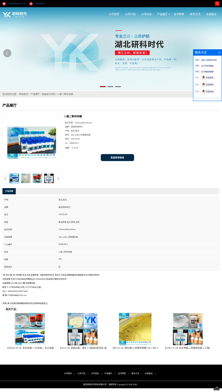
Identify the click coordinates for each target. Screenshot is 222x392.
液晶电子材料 (48, 94)
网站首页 (23, 94)
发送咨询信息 (117, 157)
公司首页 (68, 373)
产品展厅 (35, 94)
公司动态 (95, 373)
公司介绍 (81, 373)
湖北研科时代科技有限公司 (95, 384)
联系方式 (135, 373)
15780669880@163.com (16, 3)
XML (135, 384)
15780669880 (39, 3)
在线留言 (149, 373)
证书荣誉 (122, 373)
